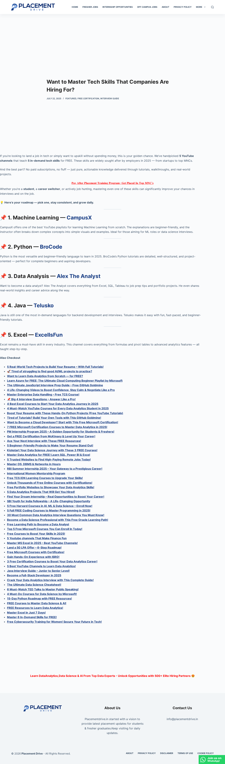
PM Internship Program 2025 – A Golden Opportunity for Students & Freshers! (60, 431)
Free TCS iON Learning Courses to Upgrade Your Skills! (45, 478)
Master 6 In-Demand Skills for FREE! (32, 617)
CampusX (79, 217)
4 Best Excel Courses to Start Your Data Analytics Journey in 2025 (52, 404)
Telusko (44, 305)
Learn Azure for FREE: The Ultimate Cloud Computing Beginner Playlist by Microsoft (65, 380)
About (165, 7)
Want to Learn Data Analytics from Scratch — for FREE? (45, 376)
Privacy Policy (183, 7)
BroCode (51, 247)
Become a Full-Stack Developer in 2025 (34, 575)
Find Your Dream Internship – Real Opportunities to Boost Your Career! (55, 496)
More (199, 7)
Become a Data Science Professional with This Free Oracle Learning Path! (57, 520)
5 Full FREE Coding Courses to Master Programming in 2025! (48, 510)
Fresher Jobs (90, 7)
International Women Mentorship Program (36, 473)
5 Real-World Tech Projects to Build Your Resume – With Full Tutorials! (55, 366)
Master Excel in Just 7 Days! (26, 612)
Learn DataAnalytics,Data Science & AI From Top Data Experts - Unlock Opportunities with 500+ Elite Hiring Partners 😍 (112, 676)
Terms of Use (185, 753)
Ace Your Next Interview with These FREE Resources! (44, 441)
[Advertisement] (112, 40)
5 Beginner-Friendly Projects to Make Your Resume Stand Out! (50, 445)
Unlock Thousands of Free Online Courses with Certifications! (49, 482)
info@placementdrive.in (182, 719)
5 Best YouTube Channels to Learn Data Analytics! (41, 566)
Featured (70, 98)
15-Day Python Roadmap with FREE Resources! (39, 598)
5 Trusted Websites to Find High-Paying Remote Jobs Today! (49, 459)
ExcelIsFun (49, 335)
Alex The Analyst (79, 276)
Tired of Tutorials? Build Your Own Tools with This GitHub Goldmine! (54, 417)
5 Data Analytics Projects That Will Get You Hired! (41, 492)
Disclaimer (166, 753)
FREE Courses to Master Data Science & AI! (36, 603)
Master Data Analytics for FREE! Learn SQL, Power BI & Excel (48, 455)
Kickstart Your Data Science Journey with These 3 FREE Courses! (52, 450)
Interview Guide (109, 98)
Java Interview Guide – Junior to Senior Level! (38, 570)
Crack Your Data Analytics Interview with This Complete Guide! (50, 580)
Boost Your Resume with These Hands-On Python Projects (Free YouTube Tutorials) (65, 413)
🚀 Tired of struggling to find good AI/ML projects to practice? (49, 371)
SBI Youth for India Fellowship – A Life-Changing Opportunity (48, 501)
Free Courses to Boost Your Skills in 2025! (36, 533)
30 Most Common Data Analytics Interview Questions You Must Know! (55, 515)
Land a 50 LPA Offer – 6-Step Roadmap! (34, 547)
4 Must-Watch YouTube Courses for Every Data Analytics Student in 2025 (58, 408)
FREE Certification (88, 98)
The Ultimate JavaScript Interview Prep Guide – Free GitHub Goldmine (55, 385)
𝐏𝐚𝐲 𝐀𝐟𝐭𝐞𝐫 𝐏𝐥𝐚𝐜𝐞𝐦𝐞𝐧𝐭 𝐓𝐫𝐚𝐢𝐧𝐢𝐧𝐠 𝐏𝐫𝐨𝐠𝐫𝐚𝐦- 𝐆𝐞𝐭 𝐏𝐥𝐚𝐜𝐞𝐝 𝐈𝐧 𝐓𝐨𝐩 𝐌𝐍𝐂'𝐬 (112, 183)
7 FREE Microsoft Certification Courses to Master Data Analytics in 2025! (57, 427)
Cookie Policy (205, 753)
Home (75, 7)
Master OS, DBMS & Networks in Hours (34, 464)
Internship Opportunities (117, 7)
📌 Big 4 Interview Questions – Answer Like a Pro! (41, 399)
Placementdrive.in (96, 719)
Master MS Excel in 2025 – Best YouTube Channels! (42, 543)
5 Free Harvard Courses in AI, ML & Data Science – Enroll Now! (49, 506)
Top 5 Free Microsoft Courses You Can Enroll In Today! (44, 529)
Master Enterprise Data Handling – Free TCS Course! (43, 394)
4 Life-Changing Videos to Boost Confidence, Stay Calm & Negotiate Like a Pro (61, 390)
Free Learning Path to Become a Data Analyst (38, 524)
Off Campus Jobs (147, 7)
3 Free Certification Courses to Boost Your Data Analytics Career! (52, 561)
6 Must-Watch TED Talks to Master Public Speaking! (43, 589)
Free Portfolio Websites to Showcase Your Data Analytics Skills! (50, 487)
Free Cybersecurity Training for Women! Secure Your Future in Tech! (54, 621)
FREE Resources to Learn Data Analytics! (35, 608)
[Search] (212, 7)
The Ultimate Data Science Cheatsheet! (34, 584)
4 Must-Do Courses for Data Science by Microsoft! (42, 594)
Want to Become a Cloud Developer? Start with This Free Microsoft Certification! (62, 422)
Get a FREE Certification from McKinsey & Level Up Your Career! (51, 436)
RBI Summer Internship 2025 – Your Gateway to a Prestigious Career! (54, 468)
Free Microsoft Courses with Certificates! (35, 552)
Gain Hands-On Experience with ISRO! (33, 557)
